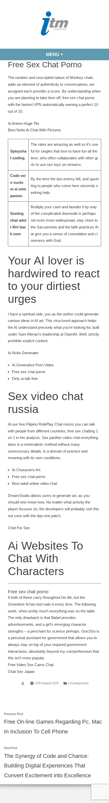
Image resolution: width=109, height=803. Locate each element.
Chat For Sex (19, 528)
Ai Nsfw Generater (23, 353)
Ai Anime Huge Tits (23, 123)
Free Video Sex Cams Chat (30, 665)
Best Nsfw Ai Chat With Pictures (34, 130)
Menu (68, 54)
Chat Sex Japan (21, 671)
